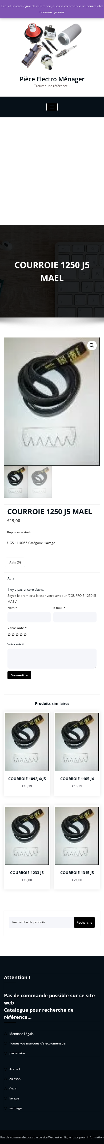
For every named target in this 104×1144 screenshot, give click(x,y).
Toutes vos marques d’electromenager (38, 1043)
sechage (15, 1108)
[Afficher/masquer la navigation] (52, 107)
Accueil (14, 1069)
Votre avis (15, 644)
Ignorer (59, 12)
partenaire (17, 1053)
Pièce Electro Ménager (52, 79)
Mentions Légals (21, 1033)
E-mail (59, 608)
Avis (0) (15, 562)
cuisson (15, 1079)
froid (12, 1088)
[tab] (15, 562)
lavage (50, 543)
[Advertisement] (52, 171)
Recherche (84, 922)
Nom (12, 608)
